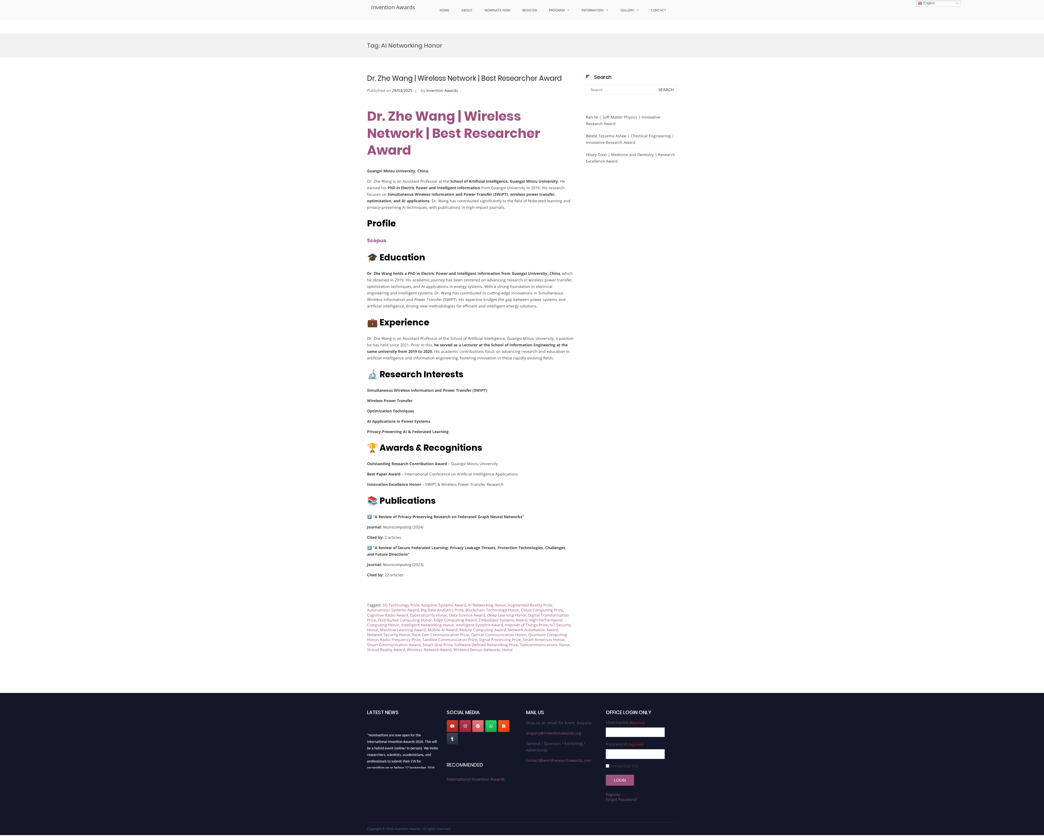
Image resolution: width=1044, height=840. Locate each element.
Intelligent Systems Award (479, 624)
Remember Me (624, 766)
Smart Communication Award (394, 644)
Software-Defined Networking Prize (486, 644)
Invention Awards (393, 7)
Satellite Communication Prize (449, 639)
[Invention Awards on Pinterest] (478, 726)
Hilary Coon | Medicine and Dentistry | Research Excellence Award (630, 158)
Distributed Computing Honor (405, 620)
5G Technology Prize (401, 605)
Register (529, 10)
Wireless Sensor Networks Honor (483, 649)
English (928, 3)
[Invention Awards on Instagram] (465, 726)
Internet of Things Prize (526, 624)
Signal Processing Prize (500, 639)
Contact (658, 10)
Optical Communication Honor (498, 634)
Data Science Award (467, 615)
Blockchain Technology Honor (492, 609)
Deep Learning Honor (506, 615)
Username (625, 722)
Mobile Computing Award (482, 629)
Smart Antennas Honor (543, 639)
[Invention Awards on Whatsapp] (491, 726)
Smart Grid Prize (437, 644)
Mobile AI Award (443, 629)
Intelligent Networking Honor (427, 624)
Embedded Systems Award (503, 620)
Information (593, 10)
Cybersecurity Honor (428, 615)
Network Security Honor (388, 634)
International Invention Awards (476, 779)
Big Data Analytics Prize (442, 609)
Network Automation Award (533, 629)
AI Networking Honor (487, 605)
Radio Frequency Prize (400, 639)
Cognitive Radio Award (387, 615)
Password (625, 744)
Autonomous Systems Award (393, 609)
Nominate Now (497, 10)
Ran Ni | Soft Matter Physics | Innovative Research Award (623, 120)
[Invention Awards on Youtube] (452, 726)
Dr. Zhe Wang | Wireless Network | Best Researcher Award (464, 78)
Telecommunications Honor (545, 644)
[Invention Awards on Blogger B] (503, 726)
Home (444, 10)
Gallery (627, 10)
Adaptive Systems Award (443, 605)
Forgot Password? (621, 799)
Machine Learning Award (403, 629)
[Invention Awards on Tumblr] (452, 739)
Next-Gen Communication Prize (440, 634)
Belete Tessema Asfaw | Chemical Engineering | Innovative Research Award (630, 139)
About (467, 10)
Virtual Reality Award (386, 649)
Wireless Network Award (429, 649)
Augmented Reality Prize (530, 605)
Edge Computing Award (455, 620)
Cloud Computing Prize (542, 609)
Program (557, 10)
